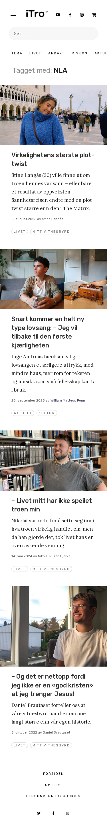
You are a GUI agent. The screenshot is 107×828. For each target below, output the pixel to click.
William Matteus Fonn (68, 400)
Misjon (80, 53)
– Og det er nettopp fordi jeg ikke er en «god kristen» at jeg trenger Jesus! (52, 685)
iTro (37, 13)
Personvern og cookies (53, 796)
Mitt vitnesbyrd (51, 232)
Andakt (56, 53)
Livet (35, 53)
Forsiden (53, 774)
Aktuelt (23, 413)
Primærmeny (13, 13)
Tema (17, 53)
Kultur (47, 413)
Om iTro (53, 785)
